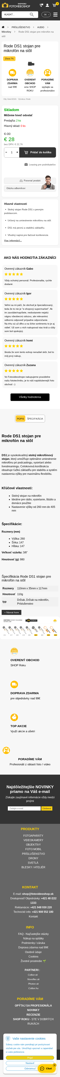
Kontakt (33, 916)
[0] (54, 5)
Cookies (33, 956)
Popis (20, 418)
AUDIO (40, 27)
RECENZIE (33, 1014)
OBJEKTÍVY (33, 844)
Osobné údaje (33, 952)
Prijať (30, 1057)
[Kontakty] (41, 5)
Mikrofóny (6, 32)
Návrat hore (12, 612)
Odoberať (46, 808)
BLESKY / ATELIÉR (33, 867)
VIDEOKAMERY (33, 840)
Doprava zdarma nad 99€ (33, 947)
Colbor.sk (33, 974)
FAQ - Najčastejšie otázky (33, 934)
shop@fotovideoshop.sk (38, 893)
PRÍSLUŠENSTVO (21, 27)
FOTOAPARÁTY (33, 835)
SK (45, 14)
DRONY (33, 858)
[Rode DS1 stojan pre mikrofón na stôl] (30, 63)
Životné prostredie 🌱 (33, 961)
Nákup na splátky (33, 938)
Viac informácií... (13, 240)
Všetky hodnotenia (30, 397)
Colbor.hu (33, 988)
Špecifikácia (35, 418)
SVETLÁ (33, 862)
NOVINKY (33, 1010)
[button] (54, 1065)
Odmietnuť (30, 1068)
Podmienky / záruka (33, 943)
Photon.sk (33, 983)
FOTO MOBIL (33, 849)
